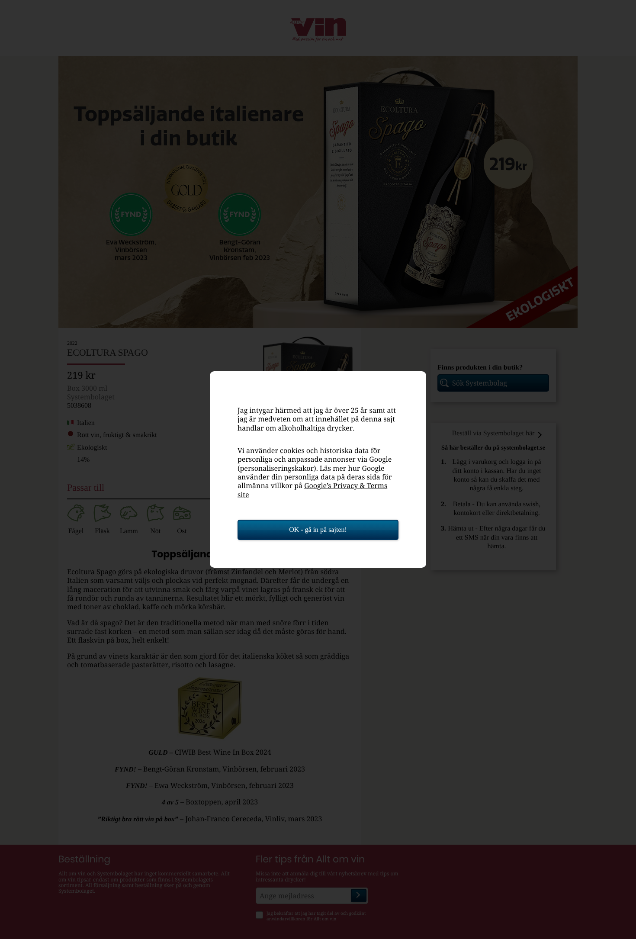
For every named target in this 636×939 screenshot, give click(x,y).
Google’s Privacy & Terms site (312, 490)
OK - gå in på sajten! (318, 530)
